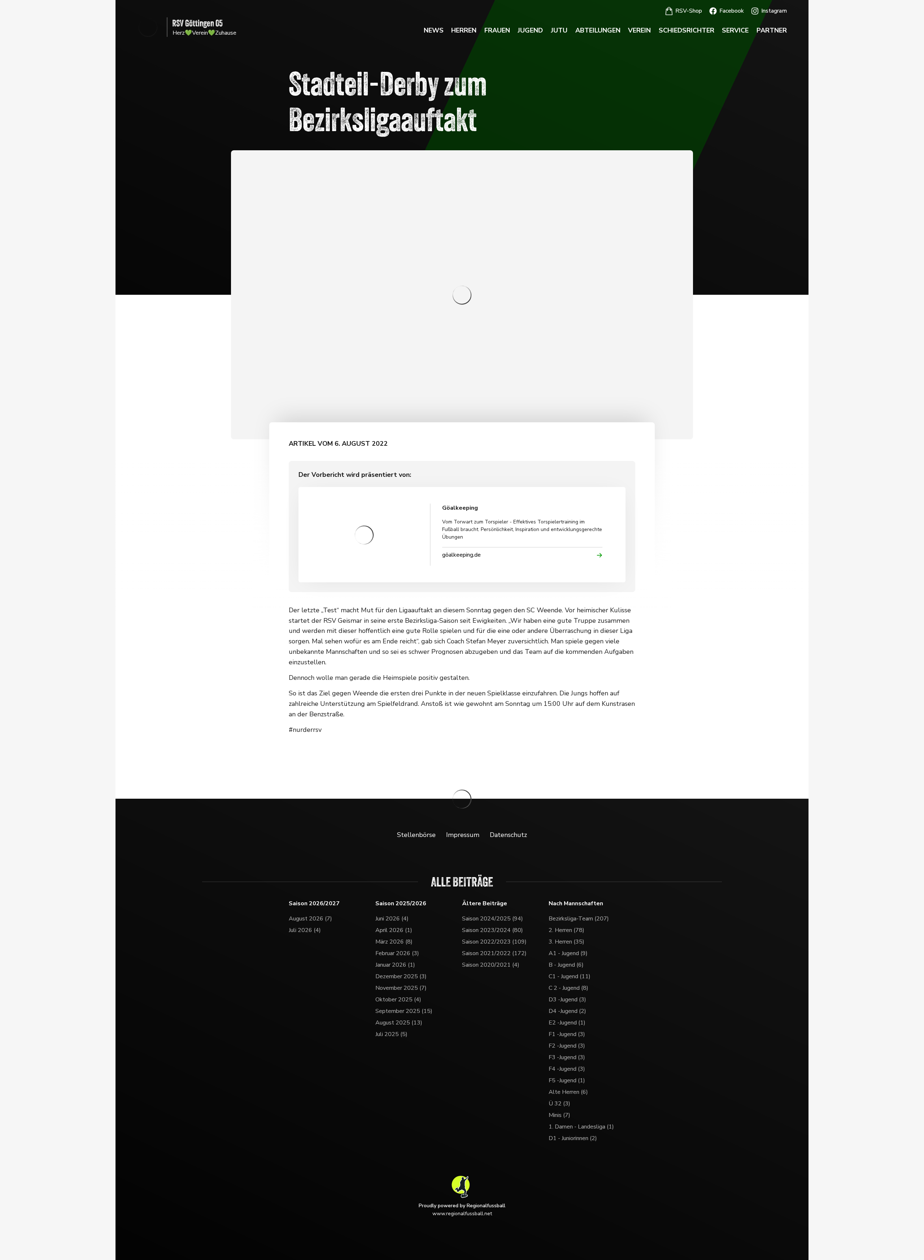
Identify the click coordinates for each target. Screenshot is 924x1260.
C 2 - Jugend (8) (568, 988)
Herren (463, 30)
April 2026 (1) (393, 930)
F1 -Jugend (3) (567, 1034)
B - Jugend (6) (566, 965)
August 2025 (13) (398, 1023)
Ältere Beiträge (484, 903)
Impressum (462, 834)
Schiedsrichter (686, 30)
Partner (772, 30)
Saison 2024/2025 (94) (492, 919)
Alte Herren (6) (568, 1092)
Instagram (774, 11)
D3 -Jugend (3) (567, 1000)
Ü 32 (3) (559, 1104)
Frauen (497, 30)
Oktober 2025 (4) (398, 1000)
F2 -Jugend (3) (567, 1046)
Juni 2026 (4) (392, 919)
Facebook (731, 11)
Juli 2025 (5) (391, 1034)
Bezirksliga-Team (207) (579, 919)
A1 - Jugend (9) (568, 953)
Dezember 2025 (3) (401, 976)
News (434, 30)
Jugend (530, 30)
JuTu (559, 30)
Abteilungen (597, 30)
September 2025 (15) (403, 1011)
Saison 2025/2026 (400, 903)
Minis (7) (559, 1115)
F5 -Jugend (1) (567, 1080)
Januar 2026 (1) (395, 965)
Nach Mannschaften (576, 903)
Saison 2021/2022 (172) (494, 953)
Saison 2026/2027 (314, 903)
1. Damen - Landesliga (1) (581, 1127)
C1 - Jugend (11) (569, 976)
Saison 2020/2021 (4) (490, 965)
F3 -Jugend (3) (567, 1057)
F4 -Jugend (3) (567, 1069)
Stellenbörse (416, 834)
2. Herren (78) (566, 930)
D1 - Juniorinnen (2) (573, 1138)
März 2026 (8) (394, 942)
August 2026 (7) (310, 919)
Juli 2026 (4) (305, 930)
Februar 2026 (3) (397, 953)
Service (735, 30)
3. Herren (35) (566, 942)
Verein (639, 30)
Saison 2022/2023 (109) (494, 942)
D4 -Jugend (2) (567, 1011)
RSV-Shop (688, 11)
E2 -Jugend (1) (567, 1023)
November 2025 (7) (401, 988)
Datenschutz (508, 834)
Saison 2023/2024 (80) (492, 930)
